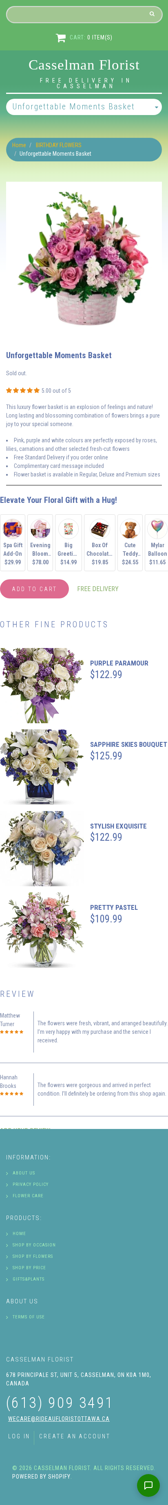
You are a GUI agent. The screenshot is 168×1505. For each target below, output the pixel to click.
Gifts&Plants (28, 1279)
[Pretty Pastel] (42, 930)
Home (19, 145)
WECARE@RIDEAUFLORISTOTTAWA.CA (59, 1419)
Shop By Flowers (33, 1256)
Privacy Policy (31, 1184)
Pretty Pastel (114, 907)
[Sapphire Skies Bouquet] (42, 767)
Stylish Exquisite (118, 826)
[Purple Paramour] (42, 685)
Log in (19, 1436)
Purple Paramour (119, 663)
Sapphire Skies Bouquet (128, 744)
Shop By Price (29, 1267)
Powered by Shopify (41, 1476)
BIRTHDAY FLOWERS (59, 145)
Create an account (74, 1436)
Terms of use (29, 1317)
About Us (24, 1173)
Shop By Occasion (34, 1245)
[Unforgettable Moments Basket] (84, 186)
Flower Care (28, 1195)
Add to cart (34, 589)
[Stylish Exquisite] (42, 848)
